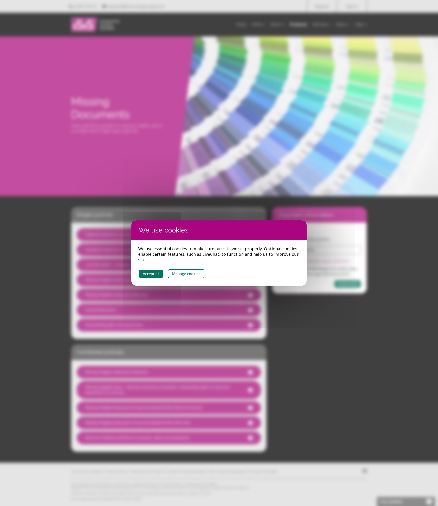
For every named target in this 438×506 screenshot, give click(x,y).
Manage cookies (186, 273)
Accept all (151, 273)
